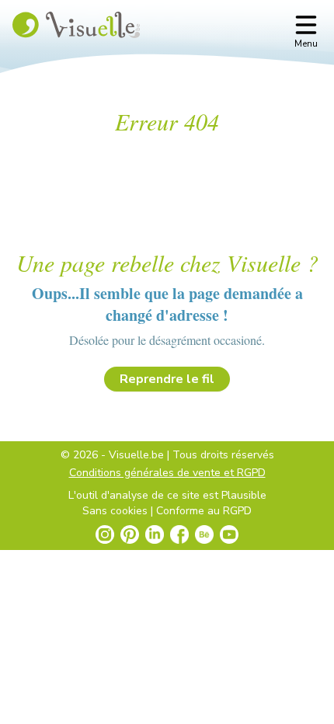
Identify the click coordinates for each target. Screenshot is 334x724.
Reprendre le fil (167, 379)
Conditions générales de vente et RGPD (167, 472)
